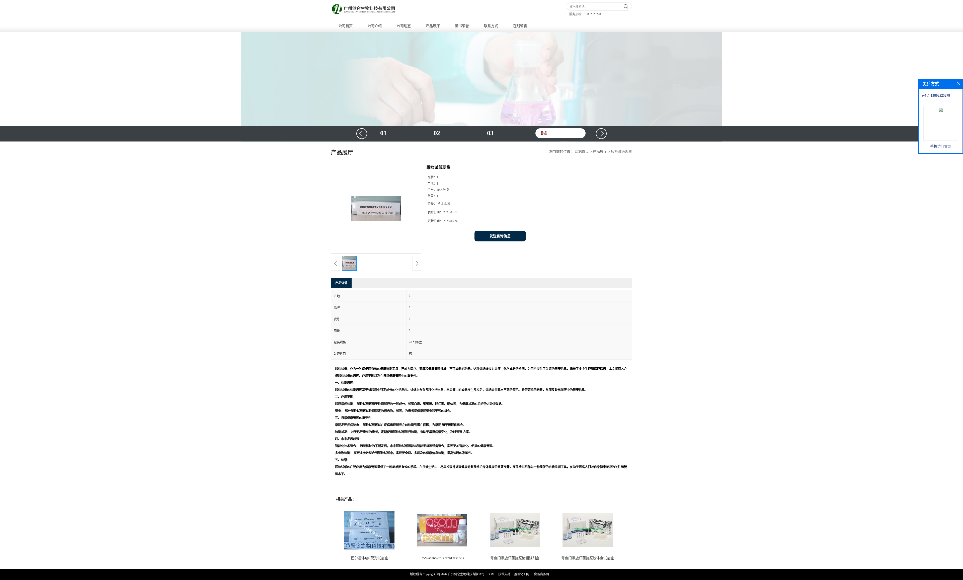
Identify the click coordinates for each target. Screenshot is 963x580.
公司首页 (346, 26)
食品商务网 (541, 574)
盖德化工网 (521, 574)
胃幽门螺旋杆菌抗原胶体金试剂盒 (587, 558)
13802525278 (592, 14)
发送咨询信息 (500, 236)
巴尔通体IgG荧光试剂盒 (369, 558)
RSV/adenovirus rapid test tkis (442, 558)
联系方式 (491, 26)
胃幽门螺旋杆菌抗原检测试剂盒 (514, 558)
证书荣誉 (462, 26)
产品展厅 (433, 26)
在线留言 (520, 26)
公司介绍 (375, 26)
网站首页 (582, 152)
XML (491, 574)
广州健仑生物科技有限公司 (466, 574)
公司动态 (404, 26)
